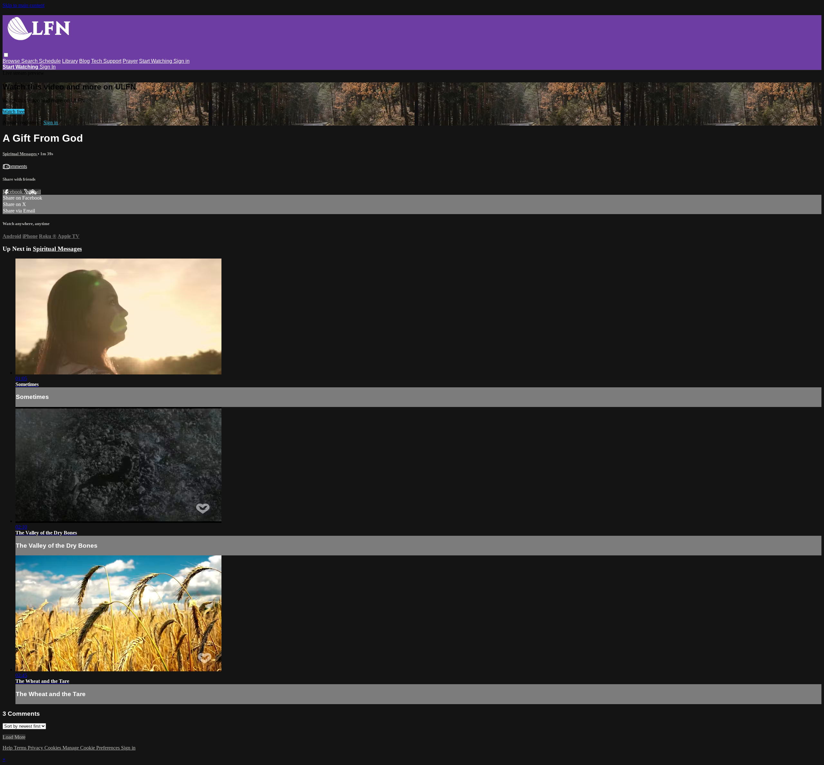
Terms (21, 748)
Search (30, 61)
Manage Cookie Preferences (91, 748)
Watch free (13, 111)
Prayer (130, 61)
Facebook (13, 191)
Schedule (50, 61)
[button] (6, 55)
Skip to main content (23, 5)
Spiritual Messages (20, 153)
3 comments (15, 166)
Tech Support (106, 61)
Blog (84, 61)
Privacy (36, 748)
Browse (12, 61)
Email (35, 191)
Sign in (181, 61)
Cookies (53, 748)
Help (8, 748)
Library (70, 61)
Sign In (48, 67)
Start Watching (156, 61)
